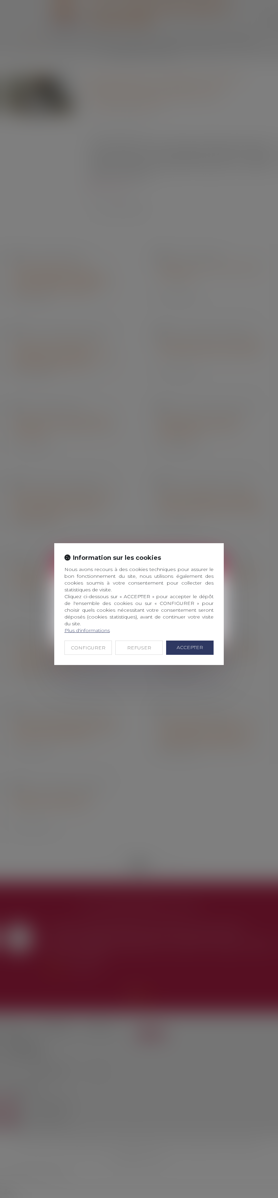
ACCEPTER (190, 647)
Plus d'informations (87, 630)
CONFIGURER (88, 648)
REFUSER (139, 648)
